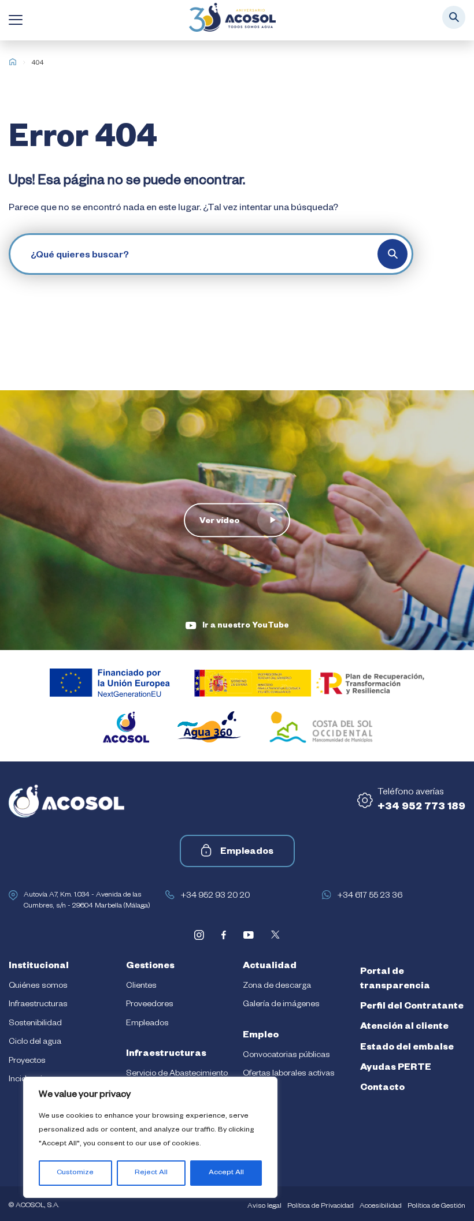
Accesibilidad (381, 1207)
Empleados (246, 852)
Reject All (151, 1173)
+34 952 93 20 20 (215, 896)
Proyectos (27, 1061)
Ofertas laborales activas (289, 1074)
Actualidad (270, 967)
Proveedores (149, 1005)
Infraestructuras (38, 1005)
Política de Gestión (436, 1207)
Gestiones (150, 967)
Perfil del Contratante (412, 1007)
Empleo (261, 1036)
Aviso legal (264, 1207)
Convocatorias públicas (286, 1056)
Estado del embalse (407, 1048)
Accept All (226, 1173)
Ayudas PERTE (395, 1068)
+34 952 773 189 (421, 807)
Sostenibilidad (35, 1024)
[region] (150, 1137)
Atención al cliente (404, 1027)
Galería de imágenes (281, 1005)
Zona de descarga (277, 986)
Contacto (382, 1089)
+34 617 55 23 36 (369, 896)
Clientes (141, 986)
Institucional (39, 967)
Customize (75, 1173)
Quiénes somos (38, 986)
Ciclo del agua (35, 1042)
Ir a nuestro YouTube (245, 626)
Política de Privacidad (320, 1207)
